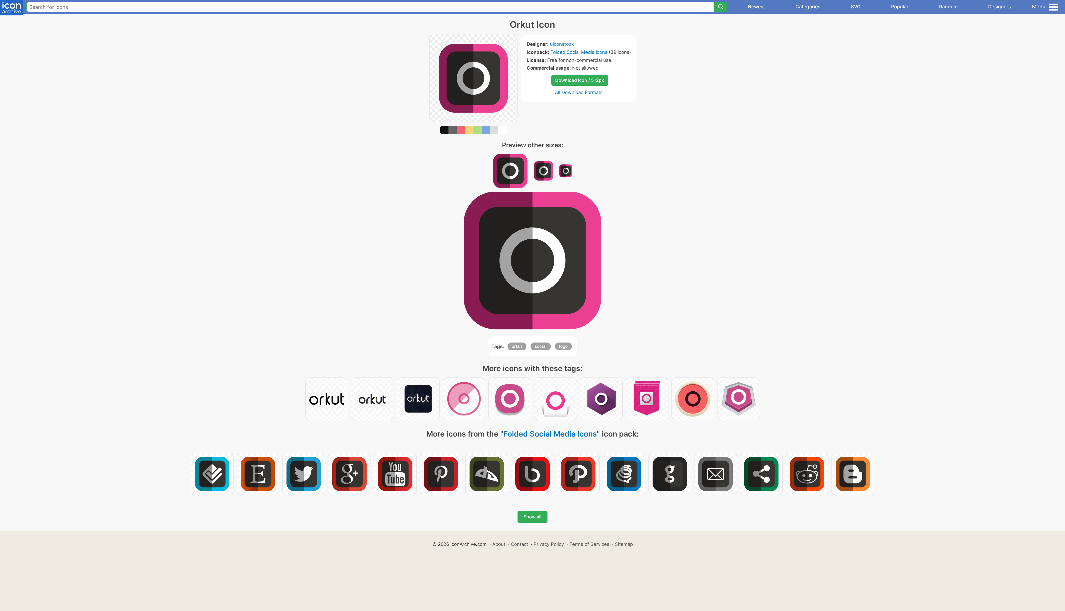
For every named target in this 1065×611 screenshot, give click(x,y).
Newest (756, 6)
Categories (807, 6)
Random (948, 6)
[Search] (720, 7)
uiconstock (562, 44)
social (541, 346)
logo (563, 346)
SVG (856, 6)
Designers (999, 6)
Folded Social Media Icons (579, 52)
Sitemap (624, 544)
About (498, 544)
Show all (532, 516)
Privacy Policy (549, 544)
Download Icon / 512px (579, 80)
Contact (519, 544)
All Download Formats (579, 92)
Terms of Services (589, 544)
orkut (517, 346)
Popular (900, 6)
